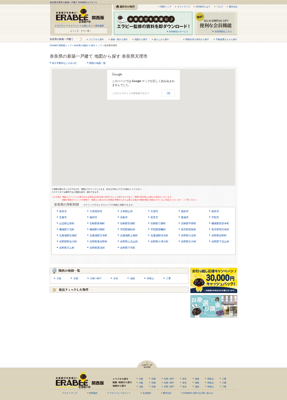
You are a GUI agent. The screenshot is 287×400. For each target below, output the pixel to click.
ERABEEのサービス (178, 31)
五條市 (63, 217)
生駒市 (124, 217)
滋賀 (132, 278)
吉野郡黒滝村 (97, 247)
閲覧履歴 (99, 26)
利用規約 (93, 393)
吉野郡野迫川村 (68, 241)
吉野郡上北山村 (129, 241)
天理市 (154, 211)
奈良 (115, 278)
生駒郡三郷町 (158, 223)
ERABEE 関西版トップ (61, 45)
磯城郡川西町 (97, 229)
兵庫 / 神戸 (95, 278)
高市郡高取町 (188, 229)
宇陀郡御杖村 (127, 229)
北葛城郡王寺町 (98, 235)
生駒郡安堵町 (127, 223)
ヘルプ (220, 6)
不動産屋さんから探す (226, 39)
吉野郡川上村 (66, 247)
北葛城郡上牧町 (129, 235)
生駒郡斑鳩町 (97, 223)
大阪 (59, 278)
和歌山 (150, 278)
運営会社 (233, 6)
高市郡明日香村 (220, 229)
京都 (75, 278)
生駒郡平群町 (188, 223)
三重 (168, 278)
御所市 (93, 217)
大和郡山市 (126, 211)
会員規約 (147, 393)
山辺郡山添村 (66, 223)
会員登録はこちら (223, 31)
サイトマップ (183, 6)
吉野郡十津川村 (159, 241)
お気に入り (87, 26)
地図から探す (141, 39)
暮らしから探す (161, 39)
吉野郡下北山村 (220, 241)
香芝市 (154, 217)
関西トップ (165, 6)
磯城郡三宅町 (66, 229)
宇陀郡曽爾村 (158, 229)
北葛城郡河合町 (159, 235)
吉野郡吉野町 (219, 235)
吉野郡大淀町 (188, 235)
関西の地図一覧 (97, 63)
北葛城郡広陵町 (68, 235)
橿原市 (185, 211)
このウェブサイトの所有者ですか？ (131, 93)
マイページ (73, 26)
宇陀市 (215, 217)
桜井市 (215, 211)
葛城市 (185, 217)
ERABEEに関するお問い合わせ (198, 393)
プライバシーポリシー (120, 393)
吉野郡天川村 (188, 241)
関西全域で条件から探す (197, 39)
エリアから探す (96, 39)
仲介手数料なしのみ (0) (64, 63)
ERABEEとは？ (203, 6)
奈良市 (63, 211)
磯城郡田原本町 (220, 223)
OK (168, 93)
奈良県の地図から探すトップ (88, 45)
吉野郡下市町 (127, 247)
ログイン (61, 26)
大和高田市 (96, 211)
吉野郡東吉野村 (98, 241)
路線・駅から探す (119, 39)
